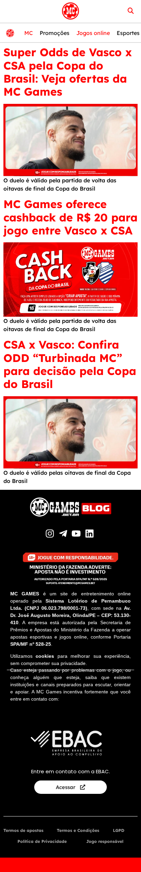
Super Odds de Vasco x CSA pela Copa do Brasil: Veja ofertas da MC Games (67, 71)
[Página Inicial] (70, 11)
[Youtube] (77, 533)
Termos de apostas (23, 830)
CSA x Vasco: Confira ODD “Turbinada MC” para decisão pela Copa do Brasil (69, 364)
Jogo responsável (105, 841)
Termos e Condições (78, 830)
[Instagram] (50, 533)
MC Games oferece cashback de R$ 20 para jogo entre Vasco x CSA (70, 217)
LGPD (118, 830)
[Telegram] (63, 533)
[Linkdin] (90, 533)
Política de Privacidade (42, 841)
